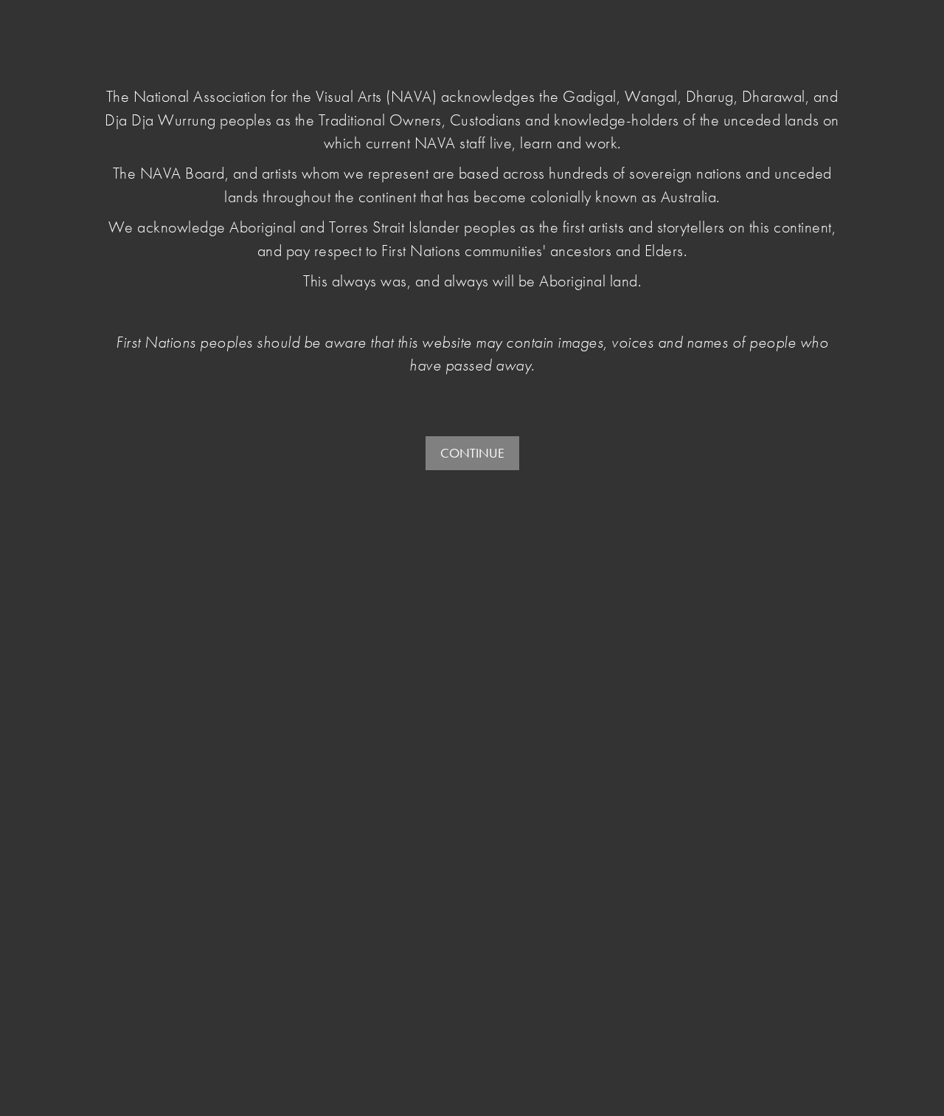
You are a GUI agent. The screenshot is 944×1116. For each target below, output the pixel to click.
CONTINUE (472, 452)
